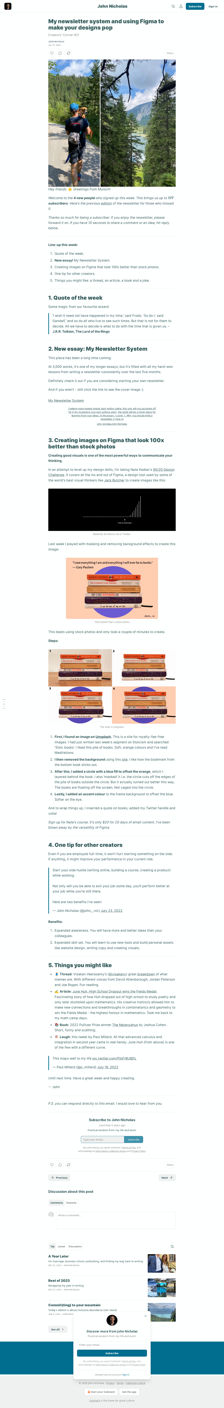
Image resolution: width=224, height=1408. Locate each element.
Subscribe (195, 6)
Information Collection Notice (111, 1364)
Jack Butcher (114, 480)
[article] (112, 1263)
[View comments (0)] (60, 53)
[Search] (173, 6)
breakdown (146, 974)
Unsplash (103, 737)
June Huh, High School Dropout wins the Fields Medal (114, 991)
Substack (94, 1400)
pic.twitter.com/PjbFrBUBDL (114, 1058)
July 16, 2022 (107, 1067)
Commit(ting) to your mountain (74, 1305)
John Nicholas (56, 41)
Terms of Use (129, 1361)
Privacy (110, 1383)
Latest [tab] (61, 1246)
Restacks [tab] (71, 1202)
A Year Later (58, 1256)
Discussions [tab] (75, 1246)
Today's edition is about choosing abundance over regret (82, 1310)
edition (106, 203)
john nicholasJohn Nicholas (112, 423)
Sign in (213, 6)
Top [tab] (52, 1246)
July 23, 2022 (111, 911)
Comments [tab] (56, 1202)
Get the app (129, 1391)
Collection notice (135, 1383)
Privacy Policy (138, 1364)
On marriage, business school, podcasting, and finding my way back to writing (95, 1261)
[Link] (43, 298)
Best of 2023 (59, 1281)
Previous (61, 1177)
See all (55, 1329)
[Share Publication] (180, 6)
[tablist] (63, 1202)
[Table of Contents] (3, 704)
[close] (145, 1316)
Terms (120, 1383)
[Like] (51, 53)
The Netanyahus (125, 1025)
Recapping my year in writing (66, 1285)
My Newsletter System (66, 401)
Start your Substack (103, 1391)
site (125, 759)
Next (165, 1177)
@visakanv (117, 974)
